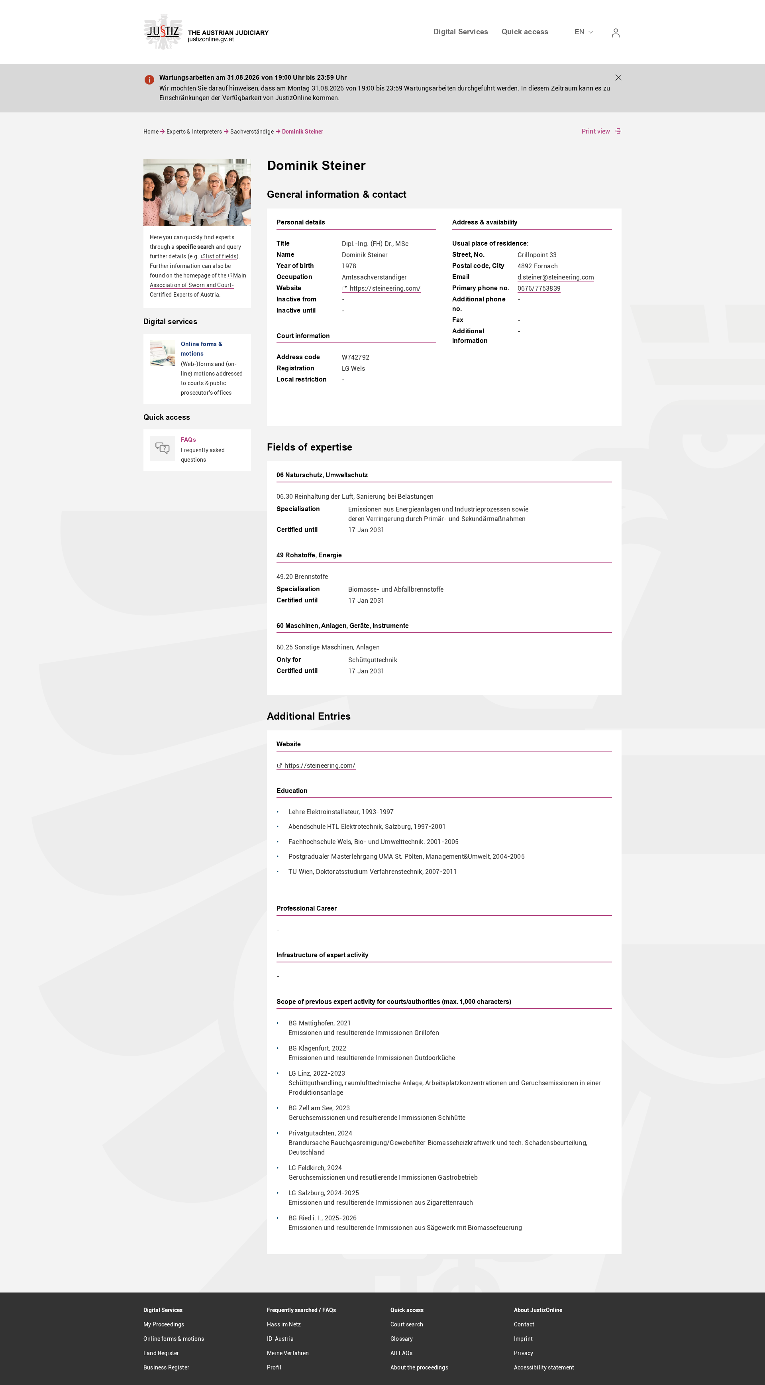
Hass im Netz (284, 1324)
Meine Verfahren (288, 1353)
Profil (274, 1367)
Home (151, 131)
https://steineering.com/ (384, 288)
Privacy (523, 1353)
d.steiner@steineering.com (556, 277)
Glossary (401, 1339)
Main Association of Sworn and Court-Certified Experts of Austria (198, 285)
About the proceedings (419, 1367)
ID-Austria (280, 1339)
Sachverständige (252, 131)
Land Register (161, 1353)
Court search (406, 1324)
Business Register (166, 1367)
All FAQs (401, 1353)
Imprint (523, 1339)
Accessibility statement (544, 1367)
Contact (524, 1324)
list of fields (221, 256)
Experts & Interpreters (194, 131)
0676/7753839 (539, 288)
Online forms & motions (173, 1339)
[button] (618, 78)
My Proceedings (163, 1324)
